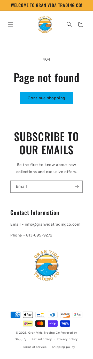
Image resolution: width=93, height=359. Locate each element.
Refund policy (42, 339)
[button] (10, 24)
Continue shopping (46, 98)
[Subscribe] (76, 187)
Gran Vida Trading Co (44, 332)
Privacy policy (67, 339)
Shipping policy (63, 347)
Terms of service (35, 347)
